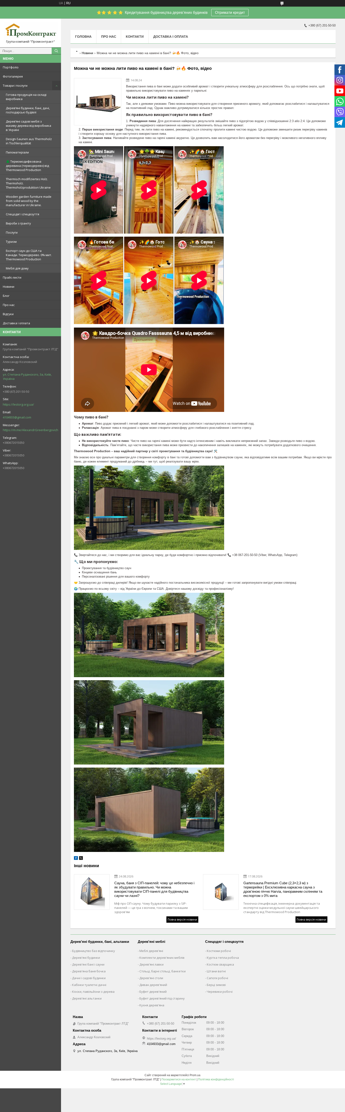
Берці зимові (216, 985)
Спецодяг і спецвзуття (22, 214)
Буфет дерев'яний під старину (162, 998)
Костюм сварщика (220, 964)
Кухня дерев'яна (151, 1005)
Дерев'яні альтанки (87, 998)
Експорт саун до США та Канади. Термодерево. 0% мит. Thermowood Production (29, 255)
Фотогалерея (13, 76)
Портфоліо (11, 67)
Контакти (135, 36)
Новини (8, 286)
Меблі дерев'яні (151, 951)
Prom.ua (195, 1075)
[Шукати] (56, 50)
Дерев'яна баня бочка (89, 971)
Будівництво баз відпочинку (93, 951)
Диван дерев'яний (153, 985)
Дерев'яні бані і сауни (88, 964)
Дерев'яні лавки (151, 964)
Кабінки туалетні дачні (89, 985)
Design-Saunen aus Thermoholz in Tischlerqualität (29, 141)
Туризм (11, 241)
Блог (6, 296)
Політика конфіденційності (216, 1079)
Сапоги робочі (217, 978)
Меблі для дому (17, 268)
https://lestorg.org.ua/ (18, 404)
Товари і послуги (15, 85)
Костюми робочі (219, 951)
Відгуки (8, 314)
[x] (81, 859)
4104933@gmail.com (17, 417)
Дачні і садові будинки (89, 978)
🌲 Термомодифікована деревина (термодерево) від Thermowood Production (27, 165)
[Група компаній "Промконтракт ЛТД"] (31, 31)
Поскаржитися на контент (178, 1079)
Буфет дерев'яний (153, 991)
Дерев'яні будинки (86, 957)
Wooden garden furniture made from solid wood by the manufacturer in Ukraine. (28, 200)
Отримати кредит (230, 13)
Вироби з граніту (18, 223)
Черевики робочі (220, 991)
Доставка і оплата (16, 323)
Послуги (12, 232)
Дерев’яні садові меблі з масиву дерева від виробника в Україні (28, 125)
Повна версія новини (182, 920)
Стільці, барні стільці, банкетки (162, 971)
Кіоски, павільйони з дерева (93, 991)
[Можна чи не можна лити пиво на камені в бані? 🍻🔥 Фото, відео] (97, 101)
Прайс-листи (12, 277)
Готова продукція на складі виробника (26, 97)
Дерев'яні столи (151, 978)
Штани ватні (216, 971)
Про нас (9, 305)
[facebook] (76, 859)
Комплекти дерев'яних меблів (161, 957)
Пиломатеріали (17, 152)
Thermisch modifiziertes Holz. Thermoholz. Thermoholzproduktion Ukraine (28, 183)
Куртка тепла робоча (223, 957)
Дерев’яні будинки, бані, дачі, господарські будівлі (28, 110)
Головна (83, 36)
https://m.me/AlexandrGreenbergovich (30, 430)
